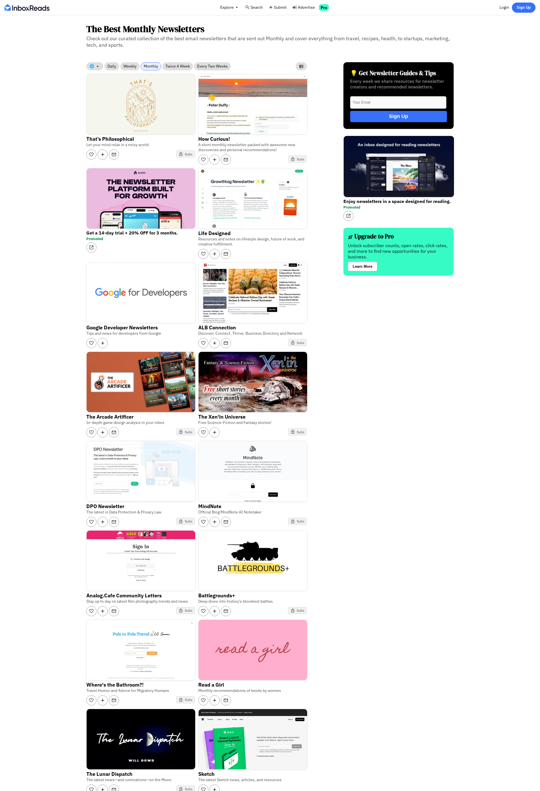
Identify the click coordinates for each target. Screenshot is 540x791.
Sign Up (524, 7)
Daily (111, 66)
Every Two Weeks (212, 66)
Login (504, 7)
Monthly (151, 66)
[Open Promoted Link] (91, 247)
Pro (324, 7)
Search (257, 7)
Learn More (362, 266)
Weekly (129, 66)
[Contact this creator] (114, 154)
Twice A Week (177, 66)
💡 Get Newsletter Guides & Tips (393, 73)
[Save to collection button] (103, 154)
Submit (280, 7)
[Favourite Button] (91, 154)
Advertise (306, 7)
